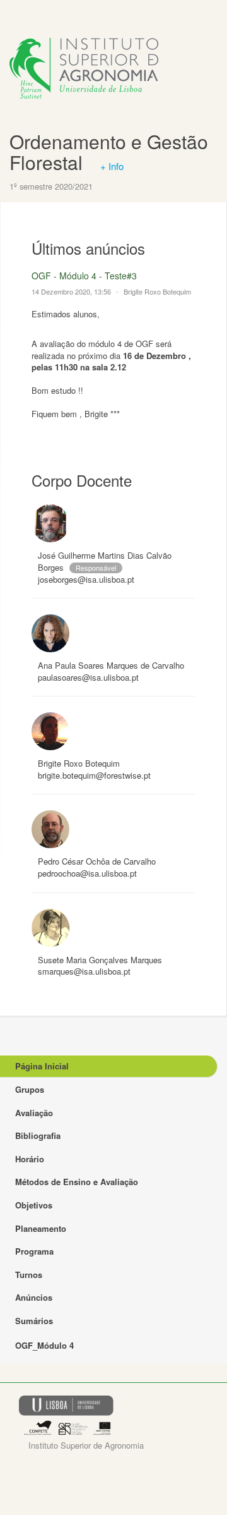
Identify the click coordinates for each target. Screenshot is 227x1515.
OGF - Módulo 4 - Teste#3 (84, 275)
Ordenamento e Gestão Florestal (108, 152)
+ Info (112, 166)
